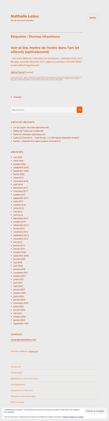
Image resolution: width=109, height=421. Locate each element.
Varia (25, 77)
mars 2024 (18, 160)
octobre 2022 (19, 164)
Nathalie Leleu (25, 16)
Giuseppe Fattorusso (23, 78)
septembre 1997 (21, 323)
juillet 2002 (18, 306)
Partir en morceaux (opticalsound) (29, 134)
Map (12, 80)
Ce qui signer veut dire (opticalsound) (31, 127)
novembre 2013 (20, 238)
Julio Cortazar (74, 78)
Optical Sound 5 (18, 72)
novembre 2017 (20, 191)
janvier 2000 (19, 320)
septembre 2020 (21, 170)
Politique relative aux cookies (72, 417)
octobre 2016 (19, 204)
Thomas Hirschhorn (56, 80)
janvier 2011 (19, 245)
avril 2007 (18, 282)
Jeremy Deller (45, 78)
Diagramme (70, 77)
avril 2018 (18, 184)
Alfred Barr (32, 77)
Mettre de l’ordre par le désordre (28, 130)
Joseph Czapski (64, 78)
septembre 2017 (21, 198)
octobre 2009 (19, 252)
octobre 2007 (19, 275)
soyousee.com (33, 351)
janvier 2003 (19, 299)
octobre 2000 (19, 316)
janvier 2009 (19, 258)
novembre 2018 (20, 181)
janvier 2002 (19, 309)
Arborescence (50, 77)
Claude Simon (60, 77)
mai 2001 (17, 313)
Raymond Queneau (43, 80)
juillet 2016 (18, 208)
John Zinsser (54, 78)
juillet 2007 (18, 279)
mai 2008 (17, 262)
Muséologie (16, 372)
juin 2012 (17, 241)
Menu (92, 17)
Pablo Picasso (17, 402)
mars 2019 (18, 177)
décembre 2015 (20, 218)
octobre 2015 (19, 221)
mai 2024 (17, 157)
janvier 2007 (19, 289)
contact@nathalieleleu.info (23, 339)
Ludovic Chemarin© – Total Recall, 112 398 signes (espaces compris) (46, 137)
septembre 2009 (21, 255)
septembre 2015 (21, 225)
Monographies (18, 384)
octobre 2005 (19, 292)
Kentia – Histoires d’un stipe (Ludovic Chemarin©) (37, 141)
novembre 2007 (20, 272)
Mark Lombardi (31, 80)
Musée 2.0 (16, 367)
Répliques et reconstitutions (24, 378)
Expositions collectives (22, 390)
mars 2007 (18, 286)
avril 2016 (18, 214)
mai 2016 (17, 211)
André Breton (41, 77)
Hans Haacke (35, 78)
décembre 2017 (20, 187)
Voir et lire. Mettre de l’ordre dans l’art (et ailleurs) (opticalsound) (45, 50)
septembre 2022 (21, 167)
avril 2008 (18, 265)
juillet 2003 (18, 296)
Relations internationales (23, 396)
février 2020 (19, 174)
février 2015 (19, 228)
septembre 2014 (21, 235)
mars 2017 (18, 201)
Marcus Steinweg (20, 80)
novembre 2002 (20, 303)
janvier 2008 (19, 269)
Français (17, 96)
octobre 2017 (19, 194)
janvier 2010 (19, 248)
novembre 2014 (20, 231)
